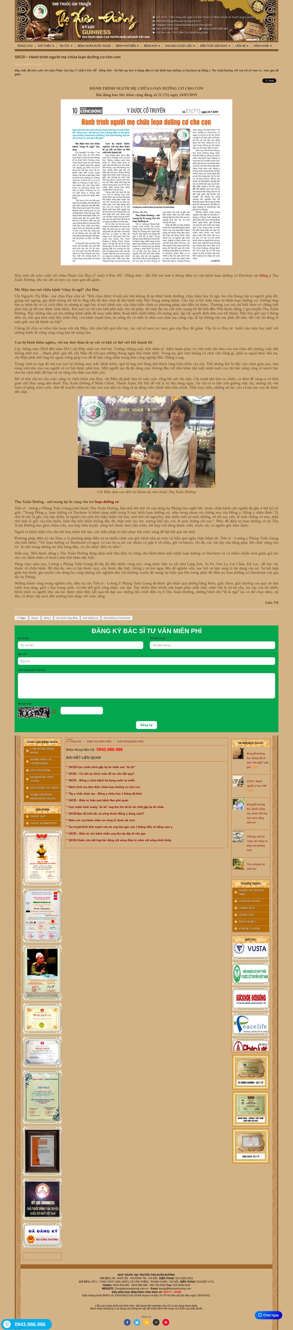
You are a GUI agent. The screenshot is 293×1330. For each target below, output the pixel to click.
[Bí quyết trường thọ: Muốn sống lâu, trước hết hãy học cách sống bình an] (238, 804)
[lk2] (42, 915)
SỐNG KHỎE (261, 45)
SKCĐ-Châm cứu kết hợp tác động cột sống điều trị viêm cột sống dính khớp (119, 840)
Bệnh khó (150, 45)
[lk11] (250, 1108)
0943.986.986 (110, 749)
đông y (47, 618)
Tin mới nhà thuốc (251, 743)
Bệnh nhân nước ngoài (94, 45)
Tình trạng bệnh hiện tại (31, 670)
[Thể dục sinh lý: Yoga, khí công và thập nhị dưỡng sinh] (238, 836)
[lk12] (250, 1145)
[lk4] (42, 1018)
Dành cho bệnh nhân (99, 741)
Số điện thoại (158, 638)
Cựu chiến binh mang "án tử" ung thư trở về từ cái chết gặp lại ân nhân (116, 807)
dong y (34, 618)
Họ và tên (24, 638)
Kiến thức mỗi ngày (214, 45)
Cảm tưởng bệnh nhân (130, 741)
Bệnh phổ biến (126, 45)
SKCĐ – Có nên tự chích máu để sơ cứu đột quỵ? (101, 773)
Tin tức (64, 45)
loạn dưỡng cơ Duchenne (117, 618)
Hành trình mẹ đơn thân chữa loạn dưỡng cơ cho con (104, 787)
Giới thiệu (44, 45)
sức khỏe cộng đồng (67, 618)
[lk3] (42, 972)
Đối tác (250, 939)
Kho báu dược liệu (178, 45)
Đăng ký (146, 725)
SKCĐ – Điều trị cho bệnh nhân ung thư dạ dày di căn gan (107, 833)
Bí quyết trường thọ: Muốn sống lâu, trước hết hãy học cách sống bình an (257, 813)
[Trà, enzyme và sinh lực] (238, 863)
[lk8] (42, 1199)
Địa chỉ (23, 654)
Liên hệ (241, 45)
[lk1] (42, 858)
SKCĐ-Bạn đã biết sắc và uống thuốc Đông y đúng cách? (106, 813)
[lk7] (42, 1151)
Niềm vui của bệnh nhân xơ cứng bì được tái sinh (101, 820)
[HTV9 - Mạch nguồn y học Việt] (238, 780)
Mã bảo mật (25, 703)
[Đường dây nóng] (7, 1324)
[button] (39, 712)
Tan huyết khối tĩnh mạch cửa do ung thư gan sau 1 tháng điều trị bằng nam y (120, 827)
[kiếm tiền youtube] (42, 1052)
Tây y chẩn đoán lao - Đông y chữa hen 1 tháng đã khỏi (105, 793)
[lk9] (42, 1235)
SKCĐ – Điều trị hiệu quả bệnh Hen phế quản (98, 800)
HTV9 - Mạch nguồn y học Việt (256, 783)
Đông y (265, 275)
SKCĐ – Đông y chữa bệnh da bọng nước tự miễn (101, 780)
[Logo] (146, 19)
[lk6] (42, 1097)
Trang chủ (25, 45)
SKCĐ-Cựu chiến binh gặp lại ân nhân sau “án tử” (101, 767)
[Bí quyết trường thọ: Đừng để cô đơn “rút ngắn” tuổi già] (238, 753)
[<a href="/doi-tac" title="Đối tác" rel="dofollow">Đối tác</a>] (250, 962)
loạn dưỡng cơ (107, 502)
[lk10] (250, 1071)
